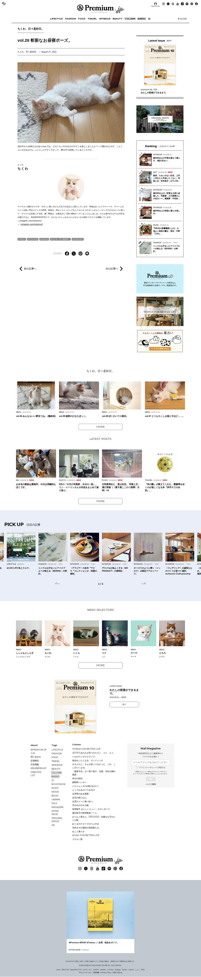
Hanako (103, 970)
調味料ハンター (79, 782)
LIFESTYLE (56, 18)
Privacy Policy (105, 972)
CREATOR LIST (155, 6)
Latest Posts (100, 439)
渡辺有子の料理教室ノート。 (85, 813)
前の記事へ (30, 268)
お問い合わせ (117, 972)
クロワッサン (87, 970)
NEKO (22, 239)
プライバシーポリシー (159, 771)
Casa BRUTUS (75, 970)
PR (53, 825)
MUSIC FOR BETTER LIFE (85, 835)
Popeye (118, 970)
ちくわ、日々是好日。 (31, 28)
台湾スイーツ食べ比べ (82, 801)
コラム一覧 (77, 839)
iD (149, 18)
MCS (142, 970)
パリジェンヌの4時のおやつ (85, 786)
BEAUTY (117, 18)
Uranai (56, 799)
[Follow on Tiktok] (182, 3)
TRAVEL (92, 18)
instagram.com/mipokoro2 (32, 224)
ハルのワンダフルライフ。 (84, 756)
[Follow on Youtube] (177, 3)
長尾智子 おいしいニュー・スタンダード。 (92, 809)
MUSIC (55, 788)
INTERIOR (104, 18)
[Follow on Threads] (173, 3)
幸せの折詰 (77, 778)
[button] (57, 583)
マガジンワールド (85, 972)
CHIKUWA (78, 239)
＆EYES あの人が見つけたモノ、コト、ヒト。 (94, 752)
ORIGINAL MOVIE (57, 820)
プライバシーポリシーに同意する (152, 768)
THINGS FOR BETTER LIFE (86, 749)
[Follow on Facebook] (196, 3)
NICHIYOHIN (58, 784)
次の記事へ (112, 268)
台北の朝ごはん (79, 797)
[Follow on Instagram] (163, 3)
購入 (124, 704)
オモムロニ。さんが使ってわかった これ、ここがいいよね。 (94, 766)
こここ (137, 970)
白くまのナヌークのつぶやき (85, 824)
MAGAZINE (58, 807)
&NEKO (142, 18)
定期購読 (35, 760)
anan (59, 970)
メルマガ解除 (150, 784)
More (100, 427)
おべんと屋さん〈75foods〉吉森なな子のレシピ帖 (94, 818)
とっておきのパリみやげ (83, 790)
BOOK (55, 795)
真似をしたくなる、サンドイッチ (87, 760)
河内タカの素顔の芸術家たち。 (86, 827)
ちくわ (23, 167)
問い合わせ (36, 756)
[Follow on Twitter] (168, 3)
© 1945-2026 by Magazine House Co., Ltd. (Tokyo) (100, 965)
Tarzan (124, 970)
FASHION (70, 18)
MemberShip (38, 768)
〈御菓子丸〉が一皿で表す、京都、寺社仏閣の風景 (94, 773)
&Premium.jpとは (38, 751)
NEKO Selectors (100, 610)
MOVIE (55, 792)
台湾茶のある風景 (80, 793)
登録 (151, 779)
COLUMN (130, 18)
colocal (131, 970)
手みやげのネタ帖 (80, 805)
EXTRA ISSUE (55, 813)
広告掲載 (35, 764)
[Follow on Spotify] (187, 3)
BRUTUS (65, 970)
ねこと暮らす (78, 831)
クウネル (110, 970)
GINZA (96, 970)
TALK (54, 803)
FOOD (81, 18)
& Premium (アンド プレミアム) (100, 8)
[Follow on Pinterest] (191, 3)
